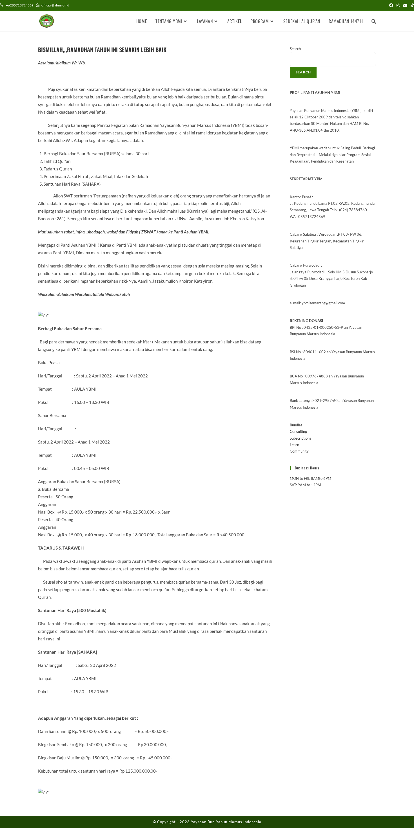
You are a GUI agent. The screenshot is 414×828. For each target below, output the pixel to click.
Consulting (298, 431)
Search (295, 48)
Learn (294, 444)
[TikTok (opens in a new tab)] (411, 5)
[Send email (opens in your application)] (405, 5)
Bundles (296, 425)
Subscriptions (300, 438)
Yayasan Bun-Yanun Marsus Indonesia (226, 822)
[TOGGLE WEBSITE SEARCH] (373, 21)
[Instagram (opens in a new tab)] (398, 5)
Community (299, 451)
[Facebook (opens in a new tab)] (391, 5)
